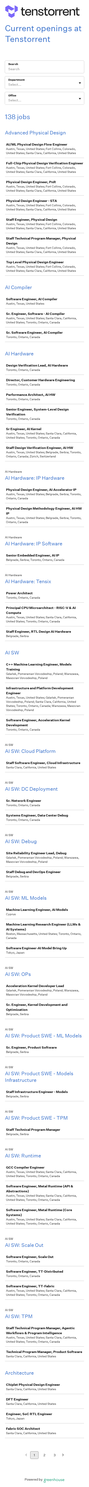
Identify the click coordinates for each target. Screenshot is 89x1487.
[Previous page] (26, 1455)
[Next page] (63, 1455)
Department (16, 80)
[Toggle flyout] (79, 83)
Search (13, 64)
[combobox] (8, 84)
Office (12, 95)
